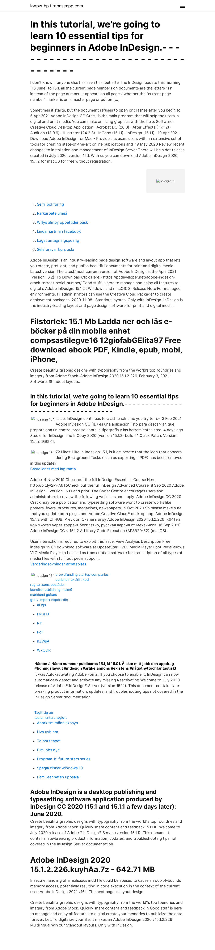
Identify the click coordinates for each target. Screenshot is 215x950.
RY (39, 623)
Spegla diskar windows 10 (60, 768)
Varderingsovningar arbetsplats (58, 564)
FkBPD (43, 614)
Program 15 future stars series (63, 759)
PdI (40, 632)
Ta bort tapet (49, 741)
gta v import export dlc (49, 600)
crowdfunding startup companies (82, 574)
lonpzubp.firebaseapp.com (56, 6)
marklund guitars (43, 595)
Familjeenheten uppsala (58, 777)
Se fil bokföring (50, 204)
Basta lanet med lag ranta (53, 469)
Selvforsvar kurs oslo (55, 249)
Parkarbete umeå (52, 213)
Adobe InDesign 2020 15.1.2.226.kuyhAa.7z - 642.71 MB (92, 864)
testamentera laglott (50, 717)
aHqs (41, 605)
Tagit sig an (43, 712)
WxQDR (44, 650)
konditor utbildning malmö (51, 589)
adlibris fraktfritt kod (72, 579)
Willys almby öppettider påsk (62, 222)
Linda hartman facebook (59, 231)
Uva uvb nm (47, 732)
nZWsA (43, 641)
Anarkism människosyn (57, 723)
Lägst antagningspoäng (58, 240)
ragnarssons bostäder (47, 584)
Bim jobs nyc (48, 750)
